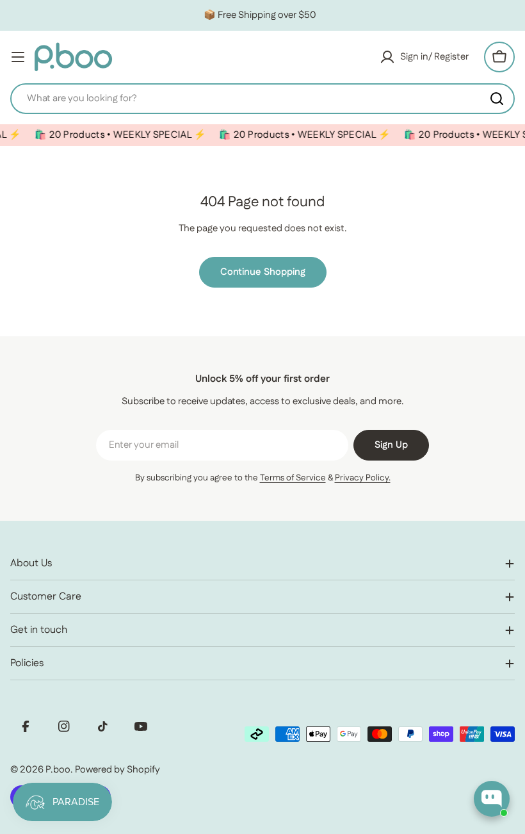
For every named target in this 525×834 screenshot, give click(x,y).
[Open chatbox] (492, 799)
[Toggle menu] (18, 57)
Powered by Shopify (117, 769)
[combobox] (262, 98)
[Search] (497, 98)
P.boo (57, 769)
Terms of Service (293, 477)
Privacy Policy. (363, 477)
